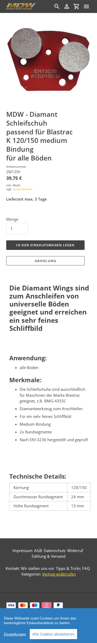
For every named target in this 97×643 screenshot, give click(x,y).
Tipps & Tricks (68, 568)
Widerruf (75, 550)
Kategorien (31, 574)
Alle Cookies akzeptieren (53, 634)
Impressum (22, 550)
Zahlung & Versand (48, 556)
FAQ (86, 568)
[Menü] (86, 6)
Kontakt (12, 568)
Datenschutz (55, 550)
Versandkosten (23, 189)
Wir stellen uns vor (37, 568)
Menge (12, 219)
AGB (38, 550)
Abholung (45, 260)
